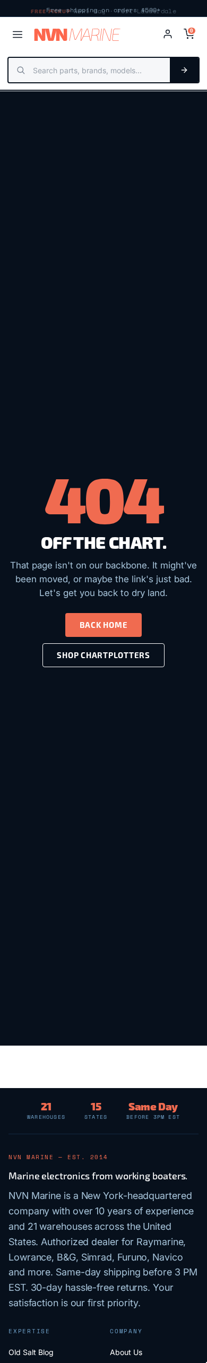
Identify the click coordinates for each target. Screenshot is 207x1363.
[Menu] (17, 34)
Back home (104, 624)
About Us (126, 1352)
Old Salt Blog (31, 1352)
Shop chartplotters (103, 655)
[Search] (184, 70)
